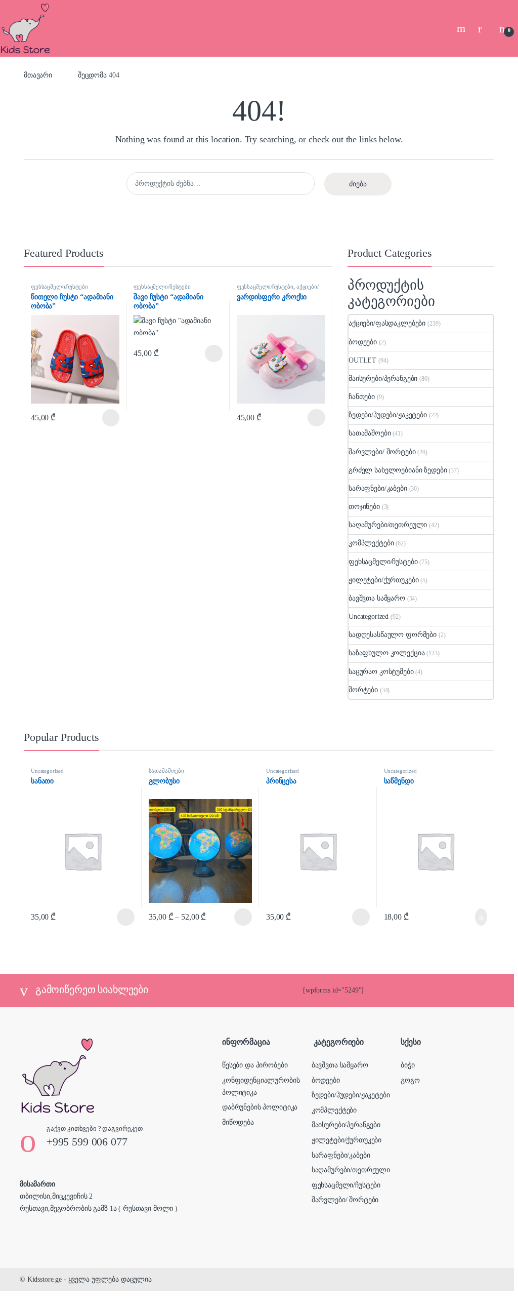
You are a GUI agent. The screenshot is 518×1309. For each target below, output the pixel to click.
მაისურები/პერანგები (383, 378)
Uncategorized (368, 616)
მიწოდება (238, 1122)
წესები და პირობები (254, 1065)
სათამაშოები (370, 433)
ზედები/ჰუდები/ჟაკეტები (388, 415)
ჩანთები (362, 397)
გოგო (410, 1080)
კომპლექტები (371, 543)
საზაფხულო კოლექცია (386, 653)
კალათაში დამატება (470, 917)
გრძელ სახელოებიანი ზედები (398, 470)
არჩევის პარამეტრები (97, 417)
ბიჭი (407, 1065)
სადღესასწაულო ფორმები (393, 635)
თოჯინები (364, 506)
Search (462, 28)
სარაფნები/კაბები (378, 488)
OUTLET (362, 360)
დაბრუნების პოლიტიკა (259, 1107)
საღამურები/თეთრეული (388, 525)
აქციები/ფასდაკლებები (278, 290)
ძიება (358, 184)
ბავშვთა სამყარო (377, 598)
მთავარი (38, 75)
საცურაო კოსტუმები (381, 672)
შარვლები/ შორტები (382, 452)
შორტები (363, 690)
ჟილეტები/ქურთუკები (383, 580)
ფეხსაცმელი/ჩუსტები (59, 287)
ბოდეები (363, 342)
